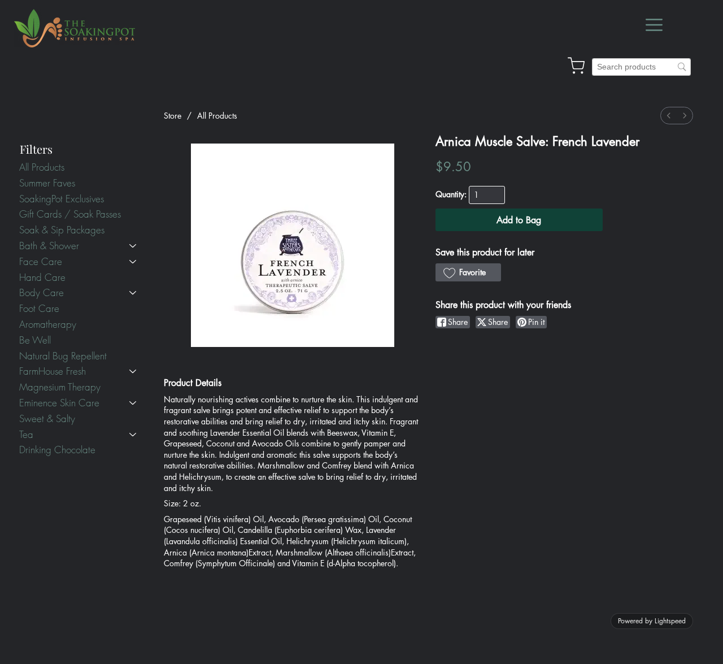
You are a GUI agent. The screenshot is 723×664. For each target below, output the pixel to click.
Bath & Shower (49, 245)
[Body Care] (133, 293)
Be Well (35, 339)
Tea (26, 434)
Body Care (41, 292)
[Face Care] (133, 262)
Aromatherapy (47, 324)
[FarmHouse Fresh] (133, 371)
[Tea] (133, 434)
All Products (41, 166)
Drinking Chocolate (57, 449)
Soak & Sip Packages (61, 229)
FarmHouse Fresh (52, 370)
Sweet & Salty (47, 418)
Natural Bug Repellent (63, 355)
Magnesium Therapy (60, 386)
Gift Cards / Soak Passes (70, 213)
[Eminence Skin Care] (133, 403)
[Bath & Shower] (133, 246)
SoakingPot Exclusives (61, 198)
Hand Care (42, 277)
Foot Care (39, 308)
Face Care (40, 261)
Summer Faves (47, 182)
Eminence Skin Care (59, 402)
